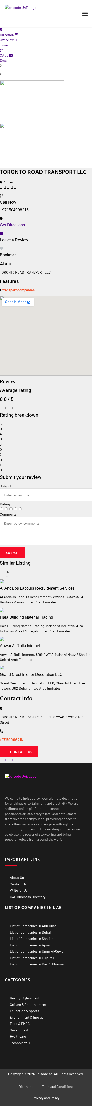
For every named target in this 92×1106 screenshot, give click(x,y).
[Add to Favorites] (1, 248)
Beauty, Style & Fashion (27, 998)
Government (19, 1030)
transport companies (18, 290)
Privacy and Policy (46, 1098)
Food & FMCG (20, 1023)
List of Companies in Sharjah (31, 938)
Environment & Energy (26, 1017)
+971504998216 (11, 740)
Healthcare (18, 1036)
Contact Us (18, 884)
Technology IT (20, 1043)
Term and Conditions (58, 1086)
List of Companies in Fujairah (32, 958)
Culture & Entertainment (28, 1004)
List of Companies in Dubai (30, 932)
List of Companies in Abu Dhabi (34, 926)
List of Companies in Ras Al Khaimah (38, 964)
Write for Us (18, 890)
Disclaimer (27, 1086)
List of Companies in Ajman (31, 945)
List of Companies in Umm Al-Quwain (38, 951)
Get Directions (12, 225)
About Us (17, 877)
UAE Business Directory (27, 897)
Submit (12, 552)
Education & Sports (24, 1011)
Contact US (20, 751)
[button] (85, 13)
